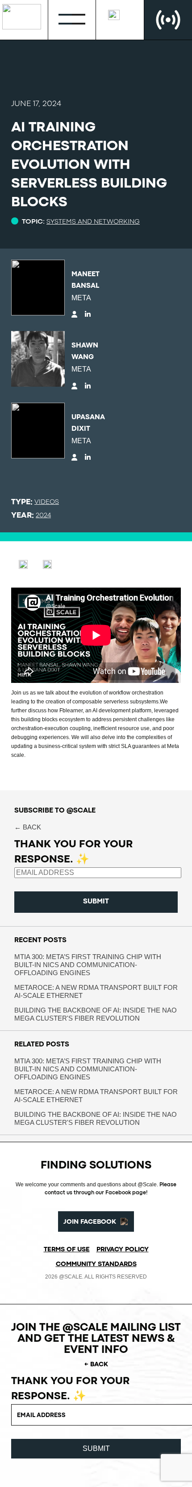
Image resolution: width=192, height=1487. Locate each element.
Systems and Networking (93, 222)
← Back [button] (27, 827)
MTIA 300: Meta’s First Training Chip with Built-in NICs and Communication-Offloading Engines (87, 964)
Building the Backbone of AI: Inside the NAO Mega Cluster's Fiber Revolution (95, 1014)
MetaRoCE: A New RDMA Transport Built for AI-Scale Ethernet (96, 991)
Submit (96, 902)
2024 (43, 516)
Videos (46, 502)
